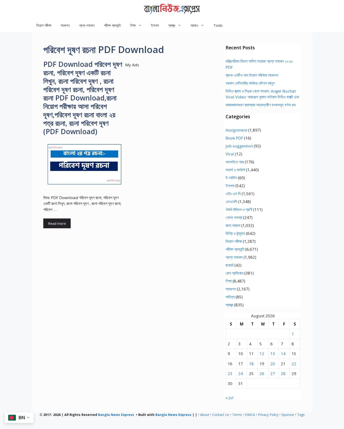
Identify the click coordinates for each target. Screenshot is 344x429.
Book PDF (234, 138)
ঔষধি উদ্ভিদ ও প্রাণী (239, 209)
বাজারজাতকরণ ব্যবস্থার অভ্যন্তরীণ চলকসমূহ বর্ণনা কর (261, 104)
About (204, 414)
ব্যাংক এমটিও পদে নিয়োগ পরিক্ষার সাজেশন (252, 75)
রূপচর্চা (230, 265)
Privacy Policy (268, 414)
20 (272, 363)
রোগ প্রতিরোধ (234, 273)
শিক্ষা (229, 281)
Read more (57, 223)
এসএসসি (231, 201)
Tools (218, 25)
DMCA (250, 414)
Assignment (236, 130)
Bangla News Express (116, 414)
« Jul (230, 397)
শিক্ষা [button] (133, 25)
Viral (230, 154)
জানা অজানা (233, 225)
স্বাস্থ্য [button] (171, 25)
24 (240, 373)
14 (283, 353)
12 (262, 353)
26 (262, 373)
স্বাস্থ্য (229, 304)
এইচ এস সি (233, 193)
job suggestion (239, 146)
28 (283, 373)
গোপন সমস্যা (234, 217)
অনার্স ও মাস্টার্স (235, 169)
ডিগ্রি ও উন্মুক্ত (235, 233)
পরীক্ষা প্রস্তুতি (112, 25)
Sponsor (288, 414)
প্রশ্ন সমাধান (87, 25)
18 (251, 363)
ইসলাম (155, 25)
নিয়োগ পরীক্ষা (43, 25)
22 (294, 363)
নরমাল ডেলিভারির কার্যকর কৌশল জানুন (250, 83)
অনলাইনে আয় (235, 161)
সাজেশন (65, 25)
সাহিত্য (230, 297)
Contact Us (220, 414)
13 (272, 353)
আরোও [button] (194, 25)
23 (230, 373)
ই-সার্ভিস (231, 177)
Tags (301, 414)
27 (272, 373)
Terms (237, 414)
